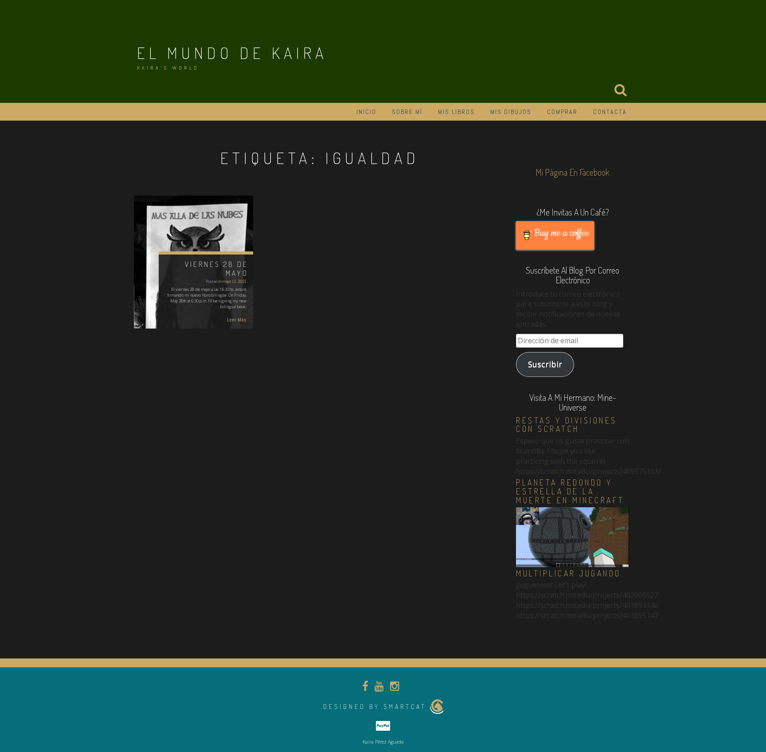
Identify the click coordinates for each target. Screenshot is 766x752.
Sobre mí (407, 112)
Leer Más (236, 319)
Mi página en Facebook (572, 172)
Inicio (366, 112)
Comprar (562, 112)
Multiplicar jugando (568, 573)
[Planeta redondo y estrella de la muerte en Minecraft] (572, 536)
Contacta (610, 112)
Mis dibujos (511, 112)
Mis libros (456, 112)
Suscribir (545, 364)
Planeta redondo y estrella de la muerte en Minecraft (570, 491)
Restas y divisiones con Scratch (566, 424)
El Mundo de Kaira (232, 53)
